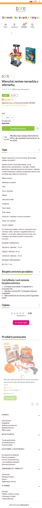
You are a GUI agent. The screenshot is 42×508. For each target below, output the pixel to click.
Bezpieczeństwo (8, 428)
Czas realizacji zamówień (10, 462)
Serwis (4, 479)
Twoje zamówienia (8, 440)
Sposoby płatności (8, 464)
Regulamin (5, 423)
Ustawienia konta (8, 442)
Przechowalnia (7, 445)
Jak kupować (6, 421)
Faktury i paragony (8, 457)
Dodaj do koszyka (18, 128)
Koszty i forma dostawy (10, 460)
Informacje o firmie (8, 496)
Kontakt (5, 491)
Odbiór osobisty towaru (10, 494)
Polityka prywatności (9, 425)
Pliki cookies (6, 430)
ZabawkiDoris (6, 33)
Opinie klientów (7, 499)
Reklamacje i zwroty (9, 481)
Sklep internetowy (18, 505)
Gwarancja (6, 474)
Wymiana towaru (8, 477)
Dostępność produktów (10, 455)
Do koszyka (10, 398)
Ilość (3, 113)
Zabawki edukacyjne (19, 33)
